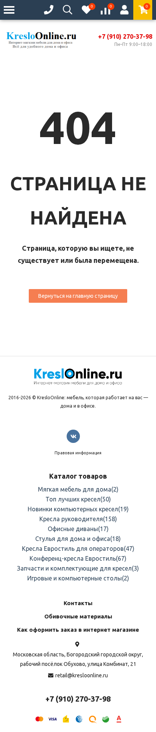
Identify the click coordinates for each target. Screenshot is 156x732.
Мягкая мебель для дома (78, 489)
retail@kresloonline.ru (81, 675)
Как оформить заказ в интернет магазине (78, 629)
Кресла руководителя (78, 518)
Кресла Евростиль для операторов (78, 548)
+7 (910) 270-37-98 (125, 36)
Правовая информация (78, 453)
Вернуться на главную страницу (78, 296)
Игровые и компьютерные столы (78, 578)
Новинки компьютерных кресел (78, 509)
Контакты (78, 603)
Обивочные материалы (78, 616)
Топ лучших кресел (78, 499)
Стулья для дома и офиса (78, 538)
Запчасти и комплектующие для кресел (78, 568)
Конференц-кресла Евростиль (78, 558)
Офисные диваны (78, 528)
